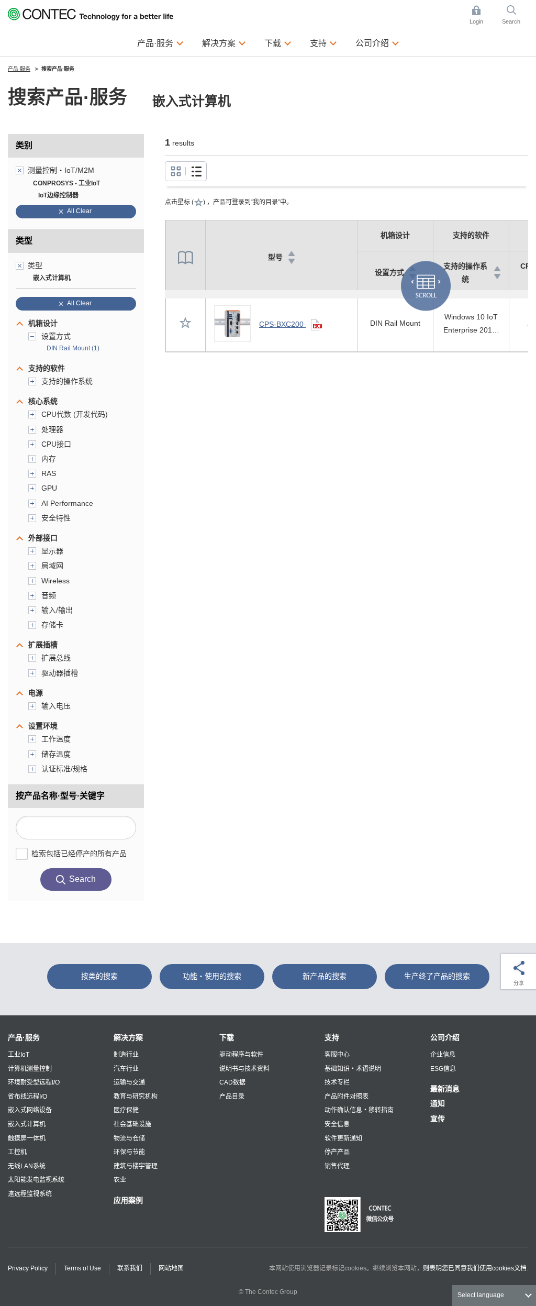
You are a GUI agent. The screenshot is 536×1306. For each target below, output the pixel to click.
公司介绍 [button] (377, 43)
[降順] (291, 261)
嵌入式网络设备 (30, 1110)
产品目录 (231, 1096)
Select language (480, 1295)
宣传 (437, 1118)
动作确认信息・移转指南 (359, 1110)
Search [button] (515, 16)
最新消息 (445, 1088)
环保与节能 (129, 1152)
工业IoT (18, 1054)
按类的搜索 (99, 976)
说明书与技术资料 (244, 1068)
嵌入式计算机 (27, 1124)
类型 (24, 240)
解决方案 (128, 1037)
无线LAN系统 (27, 1166)
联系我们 (129, 1268)
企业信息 (442, 1054)
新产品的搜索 (325, 976)
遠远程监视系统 (30, 1194)
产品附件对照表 (346, 1096)
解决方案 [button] (224, 43)
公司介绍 (445, 1037)
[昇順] (291, 253)
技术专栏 (337, 1082)
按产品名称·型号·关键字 (60, 795)
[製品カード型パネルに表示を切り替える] (196, 171)
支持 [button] (323, 43)
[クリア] (20, 170)
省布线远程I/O (27, 1096)
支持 (332, 1037)
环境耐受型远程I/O (34, 1082)
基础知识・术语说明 (353, 1068)
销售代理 (337, 1166)
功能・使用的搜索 (212, 976)
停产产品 (337, 1152)
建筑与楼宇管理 (136, 1166)
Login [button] (482, 16)
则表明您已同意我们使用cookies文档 (475, 1268)
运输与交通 (129, 1082)
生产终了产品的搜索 (437, 976)
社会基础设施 (132, 1124)
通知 (437, 1103)
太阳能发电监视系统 (36, 1179)
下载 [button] (278, 43)
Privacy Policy (28, 1268)
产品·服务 (24, 1037)
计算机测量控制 (30, 1068)
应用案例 (128, 1200)
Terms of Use (82, 1268)
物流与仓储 (129, 1138)
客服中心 (337, 1054)
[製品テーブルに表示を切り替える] (175, 171)
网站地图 (171, 1268)
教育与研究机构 (136, 1096)
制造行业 (126, 1054)
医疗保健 (126, 1110)
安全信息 (337, 1124)
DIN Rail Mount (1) (73, 348)
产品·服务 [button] (160, 43)
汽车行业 (126, 1068)
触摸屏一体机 (27, 1138)
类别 (24, 145)
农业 (120, 1179)
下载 (226, 1037)
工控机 (17, 1152)
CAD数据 (232, 1082)
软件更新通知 (343, 1138)
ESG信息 (443, 1068)
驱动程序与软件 (241, 1054)
